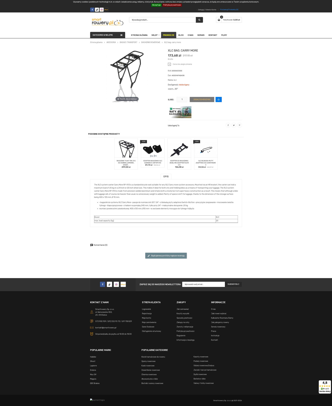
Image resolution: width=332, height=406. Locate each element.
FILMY (224, 35)
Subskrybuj (233, 284)
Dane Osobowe (148, 327)
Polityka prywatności (172, 5)
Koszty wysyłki (183, 313)
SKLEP (154, 35)
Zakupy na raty (183, 322)
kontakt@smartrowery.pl (105, 328)
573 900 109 (100, 321)
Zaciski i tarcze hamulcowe (205, 370)
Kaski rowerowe (147, 366)
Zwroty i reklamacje (185, 327)
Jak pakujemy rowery (220, 322)
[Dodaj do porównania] (219, 99)
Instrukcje (215, 336)
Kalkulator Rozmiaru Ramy (222, 318)
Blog (181, 35)
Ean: (169, 75)
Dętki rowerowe (200, 374)
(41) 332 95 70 (114, 321)
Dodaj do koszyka (202, 99)
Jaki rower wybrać (218, 313)
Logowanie (146, 309)
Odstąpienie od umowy (151, 331)
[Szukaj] (199, 20)
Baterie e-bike (200, 379)
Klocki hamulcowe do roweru (153, 357)
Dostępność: (173, 85)
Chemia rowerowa (149, 374)
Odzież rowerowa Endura (204, 365)
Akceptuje (156, 5)
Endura (93, 370)
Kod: (169, 71)
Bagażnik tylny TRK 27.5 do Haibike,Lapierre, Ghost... (126, 163)
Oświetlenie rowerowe (150, 370)
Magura (93, 379)
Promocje (168, 35)
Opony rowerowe (148, 361)
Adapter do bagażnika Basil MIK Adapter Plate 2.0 (179, 163)
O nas (190, 35)
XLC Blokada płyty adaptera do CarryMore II (206, 163)
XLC (175, 80)
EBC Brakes (95, 383)
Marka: (170, 80)
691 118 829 (127, 321)
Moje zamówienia (149, 322)
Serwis (201, 35)
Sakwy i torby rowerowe (204, 383)
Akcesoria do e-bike (149, 379)
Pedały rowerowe (201, 361)
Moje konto (146, 318)
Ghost (92, 361)
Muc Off (93, 374)
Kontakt (213, 35)
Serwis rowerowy (218, 327)
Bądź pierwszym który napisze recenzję (166, 255)
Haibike (93, 357)
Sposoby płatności (184, 318)
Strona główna (139, 35)
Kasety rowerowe (201, 357)
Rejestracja (147, 313)
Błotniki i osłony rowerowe (152, 383)
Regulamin (181, 336)
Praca (213, 331)
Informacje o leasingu (186, 340)
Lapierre (93, 366)
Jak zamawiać (183, 309)
